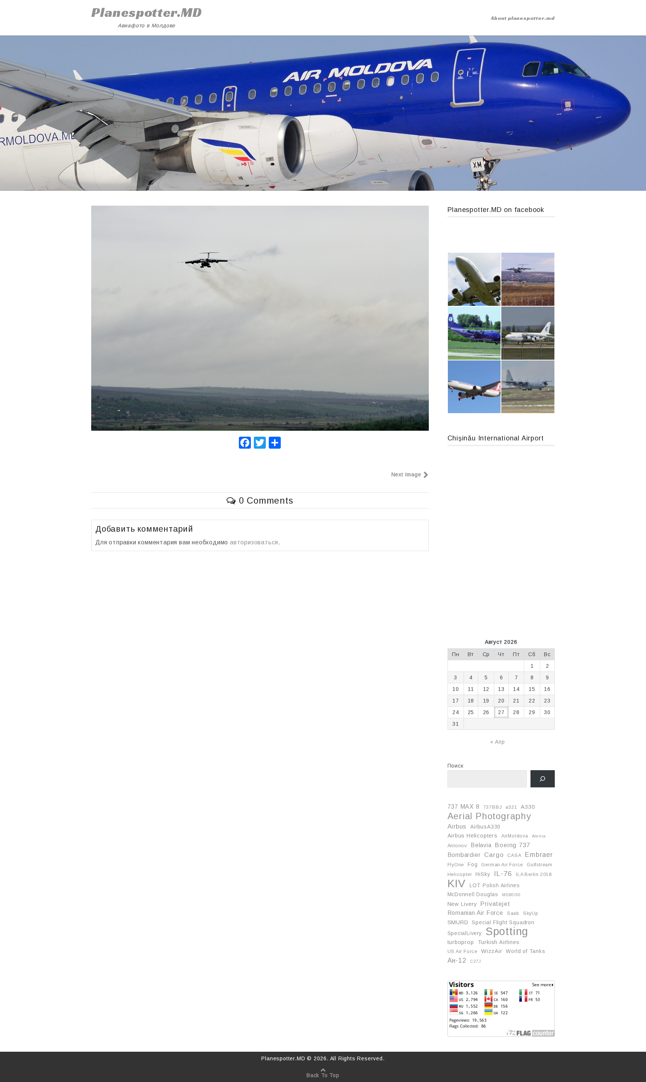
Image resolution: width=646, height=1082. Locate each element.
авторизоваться (254, 542)
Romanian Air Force (475, 913)
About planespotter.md (523, 18)
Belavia (481, 845)
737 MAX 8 (463, 806)
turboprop (460, 942)
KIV (456, 883)
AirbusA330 (485, 827)
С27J (475, 961)
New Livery (462, 904)
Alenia (539, 836)
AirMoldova (514, 836)
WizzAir (491, 951)
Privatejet (495, 903)
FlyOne (455, 864)
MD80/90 (511, 894)
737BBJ (492, 807)
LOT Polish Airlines (495, 885)
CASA (514, 855)
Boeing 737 (512, 845)
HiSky (483, 874)
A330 (528, 807)
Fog (472, 864)
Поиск (455, 766)
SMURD (457, 922)
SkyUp (530, 913)
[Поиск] (542, 779)
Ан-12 (457, 960)
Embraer (539, 854)
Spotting (507, 931)
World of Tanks (525, 951)
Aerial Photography (489, 816)
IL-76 (503, 873)
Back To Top (323, 1075)
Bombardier (464, 855)
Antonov (457, 845)
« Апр (497, 742)
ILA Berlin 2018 (534, 874)
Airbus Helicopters (472, 836)
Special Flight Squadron (503, 922)
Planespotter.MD (146, 12)
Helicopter (459, 874)
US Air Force (462, 951)
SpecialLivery (464, 933)
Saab (513, 913)
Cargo (494, 854)
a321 (511, 807)
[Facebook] (244, 444)
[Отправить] (274, 444)
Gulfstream (540, 864)
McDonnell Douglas (473, 894)
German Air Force (502, 864)
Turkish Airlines (499, 942)
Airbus (457, 826)
